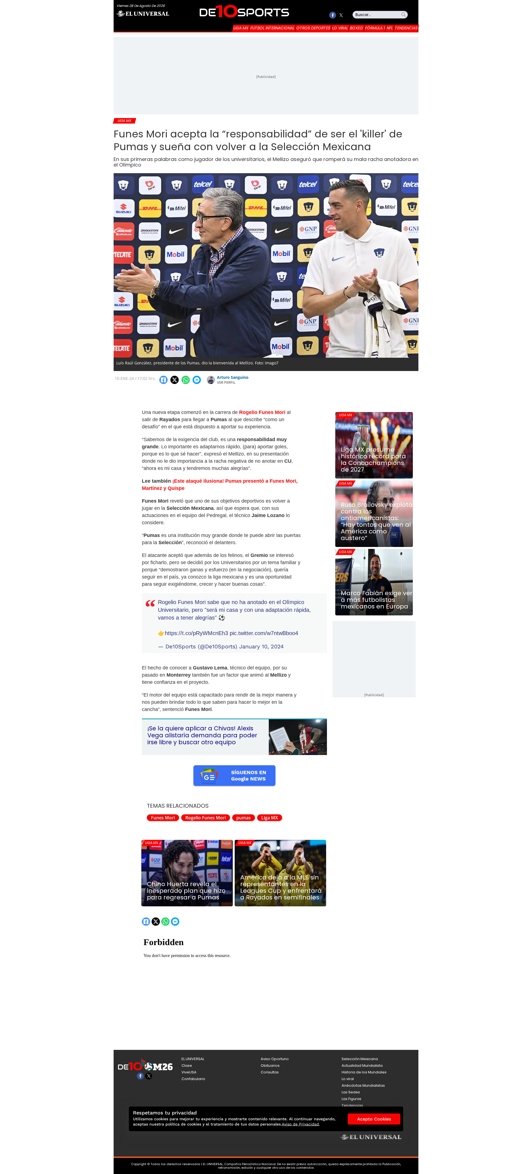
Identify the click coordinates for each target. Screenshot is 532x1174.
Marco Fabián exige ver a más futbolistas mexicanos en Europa (377, 600)
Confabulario (193, 1078)
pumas (243, 818)
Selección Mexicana (360, 1059)
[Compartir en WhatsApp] (185, 380)
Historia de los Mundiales (364, 1072)
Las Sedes (351, 1092)
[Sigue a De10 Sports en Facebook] (332, 15)
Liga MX (241, 28)
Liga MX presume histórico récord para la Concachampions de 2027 (373, 459)
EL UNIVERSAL (192, 1059)
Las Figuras (351, 1098)
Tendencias (406, 28)
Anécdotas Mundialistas (363, 1085)
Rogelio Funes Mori (205, 818)
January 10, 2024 (261, 646)
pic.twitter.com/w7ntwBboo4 (264, 633)
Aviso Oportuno (275, 1059)
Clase (186, 1065)
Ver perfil (226, 382)
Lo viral (340, 28)
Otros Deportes (313, 28)
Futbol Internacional (272, 28)
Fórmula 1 (375, 28)
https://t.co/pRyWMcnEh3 (196, 633)
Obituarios (270, 1065)
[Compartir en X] (174, 380)
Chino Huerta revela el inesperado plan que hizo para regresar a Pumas (186, 891)
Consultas (270, 1072)
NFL (389, 28)
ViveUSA (188, 1072)
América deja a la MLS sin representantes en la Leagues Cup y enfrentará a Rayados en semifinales (281, 887)
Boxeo (356, 28)
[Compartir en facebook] (163, 380)
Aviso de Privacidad (300, 1124)
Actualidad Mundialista (362, 1065)
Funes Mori (163, 818)
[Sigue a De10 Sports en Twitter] (340, 15)
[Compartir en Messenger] (197, 380)
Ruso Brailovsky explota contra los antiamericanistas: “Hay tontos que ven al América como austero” (377, 521)
